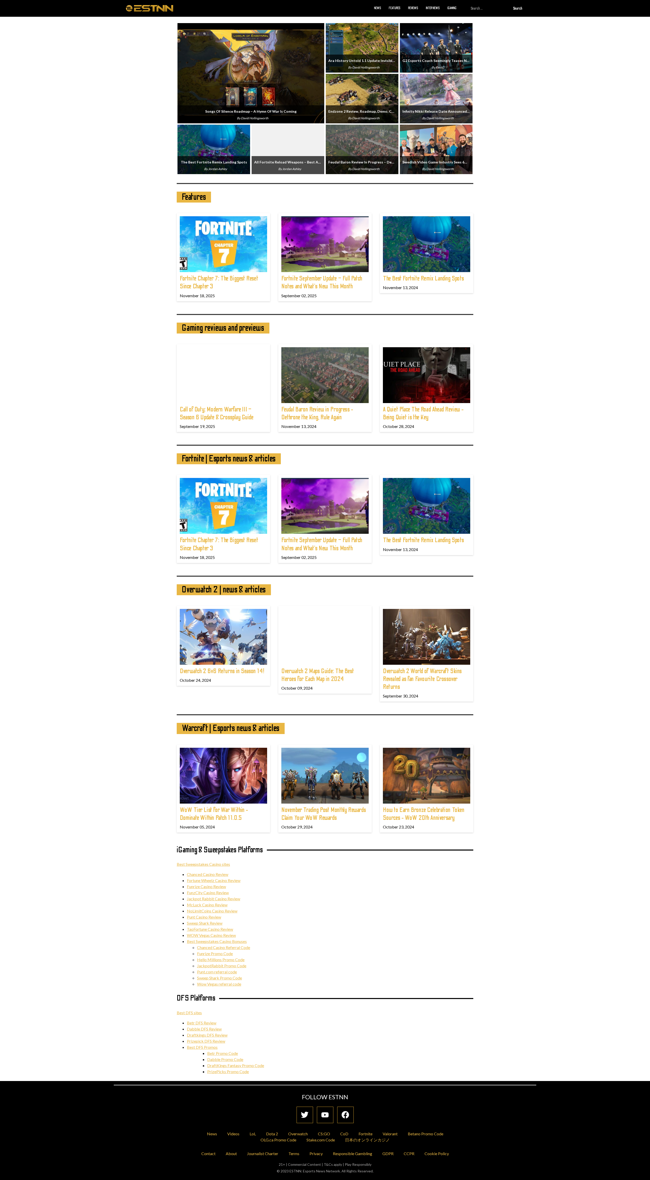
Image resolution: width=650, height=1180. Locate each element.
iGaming (452, 8)
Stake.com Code (320, 1139)
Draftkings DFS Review (207, 1035)
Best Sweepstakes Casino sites (203, 864)
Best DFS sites (189, 1012)
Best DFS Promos (202, 1047)
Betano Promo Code (425, 1133)
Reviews (413, 8)
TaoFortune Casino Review (210, 929)
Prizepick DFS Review (206, 1041)
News (377, 8)
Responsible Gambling (352, 1153)
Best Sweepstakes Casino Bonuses (217, 941)
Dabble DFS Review (204, 1028)
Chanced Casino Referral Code (223, 947)
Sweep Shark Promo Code (219, 977)
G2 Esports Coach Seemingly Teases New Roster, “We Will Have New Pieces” (436, 60)
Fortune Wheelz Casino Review (213, 880)
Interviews (433, 8)
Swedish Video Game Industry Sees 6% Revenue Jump (436, 162)
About (231, 1153)
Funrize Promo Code (215, 953)
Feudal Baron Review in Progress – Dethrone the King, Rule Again (362, 162)
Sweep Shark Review (204, 923)
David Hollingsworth (254, 118)
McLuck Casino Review (207, 904)
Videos (233, 1133)
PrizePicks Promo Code (228, 1071)
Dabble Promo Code (225, 1059)
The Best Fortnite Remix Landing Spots (214, 162)
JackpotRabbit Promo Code (221, 965)
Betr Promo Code (222, 1053)
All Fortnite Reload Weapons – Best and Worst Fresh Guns (288, 162)
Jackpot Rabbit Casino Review (213, 898)
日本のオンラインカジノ (367, 1139)
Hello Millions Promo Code (221, 959)
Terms (293, 1153)
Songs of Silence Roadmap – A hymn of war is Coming (251, 111)
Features (394, 8)
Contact (208, 1153)
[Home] (149, 8)
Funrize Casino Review (206, 886)
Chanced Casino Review (207, 874)
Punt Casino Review (204, 917)
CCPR (409, 1153)
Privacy (316, 1153)
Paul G (440, 67)
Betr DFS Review (201, 1022)
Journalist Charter (262, 1153)
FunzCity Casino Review (208, 892)
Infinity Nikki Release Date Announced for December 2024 (436, 111)
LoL (253, 1133)
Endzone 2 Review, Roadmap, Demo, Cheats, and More (362, 111)
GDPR (388, 1153)
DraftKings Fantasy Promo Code (235, 1065)
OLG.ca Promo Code (278, 1139)
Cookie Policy (437, 1153)
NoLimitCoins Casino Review (212, 910)
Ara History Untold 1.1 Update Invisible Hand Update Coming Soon (362, 60)
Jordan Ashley (217, 169)
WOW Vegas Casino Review (211, 935)
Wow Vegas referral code (219, 984)
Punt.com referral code (217, 971)
